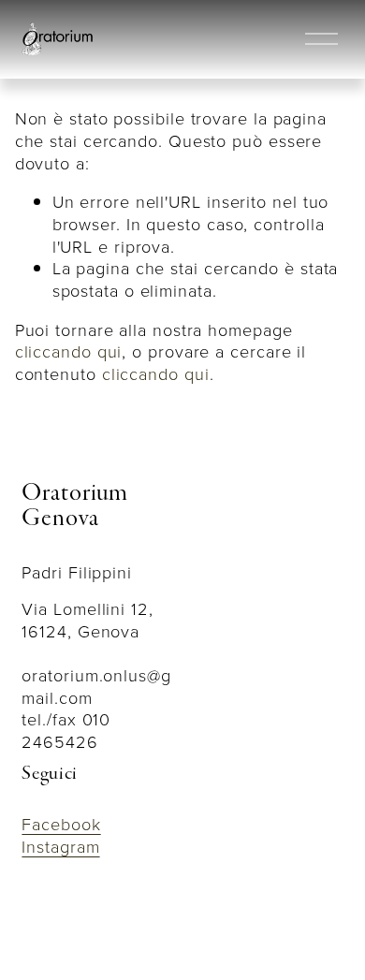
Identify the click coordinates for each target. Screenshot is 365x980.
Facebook (61, 824)
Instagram (60, 847)
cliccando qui (69, 351)
